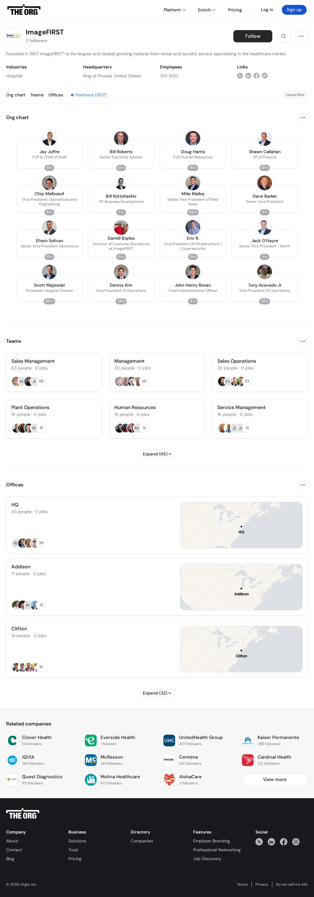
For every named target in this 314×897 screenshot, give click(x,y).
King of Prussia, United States (112, 76)
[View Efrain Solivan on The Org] (49, 227)
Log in (267, 9)
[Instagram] (296, 841)
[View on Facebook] (256, 76)
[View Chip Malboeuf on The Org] (49, 183)
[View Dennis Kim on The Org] (121, 272)
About (12, 841)
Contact (14, 850)
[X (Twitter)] (259, 841)
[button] (49, 154)
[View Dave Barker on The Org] (264, 183)
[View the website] (265, 76)
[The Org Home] (23, 9)
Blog (10, 858)
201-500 (169, 76)
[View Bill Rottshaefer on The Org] (121, 183)
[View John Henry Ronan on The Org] (193, 272)
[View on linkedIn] (248, 76)
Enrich (204, 10)
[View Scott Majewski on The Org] (49, 272)
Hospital (14, 76)
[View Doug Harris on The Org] (193, 138)
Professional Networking (217, 850)
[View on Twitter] (240, 76)
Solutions (77, 841)
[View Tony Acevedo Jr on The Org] (264, 272)
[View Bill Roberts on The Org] (121, 138)
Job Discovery (207, 858)
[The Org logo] (22, 813)
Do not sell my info (292, 884)
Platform (172, 10)
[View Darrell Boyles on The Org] (121, 227)
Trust (73, 850)
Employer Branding (211, 841)
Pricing (75, 858)
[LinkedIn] (271, 841)
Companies (142, 841)
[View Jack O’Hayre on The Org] (264, 227)
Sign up (294, 9)
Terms (242, 884)
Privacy (261, 884)
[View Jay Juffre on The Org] (49, 138)
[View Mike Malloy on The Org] (193, 183)
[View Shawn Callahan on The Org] (264, 138)
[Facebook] (283, 841)
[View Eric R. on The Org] (193, 227)
